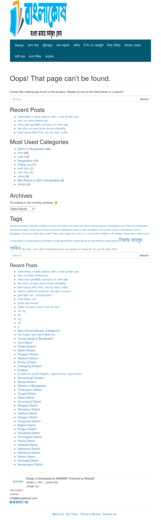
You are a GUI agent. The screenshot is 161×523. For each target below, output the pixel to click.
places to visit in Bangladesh (86, 229)
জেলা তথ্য (32, 45)
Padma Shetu (35, 229)
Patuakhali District (29, 433)
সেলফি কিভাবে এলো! (27, 299)
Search (144, 99)
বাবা (19, 323)
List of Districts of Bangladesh (134, 225)
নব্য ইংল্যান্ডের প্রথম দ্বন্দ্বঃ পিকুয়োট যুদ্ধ (36, 334)
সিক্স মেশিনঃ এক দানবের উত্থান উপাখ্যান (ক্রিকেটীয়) (42, 128)
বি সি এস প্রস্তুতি (93, 45)
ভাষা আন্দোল (63, 45)
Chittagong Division (30, 366)
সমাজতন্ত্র (84, 249)
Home (19, 45)
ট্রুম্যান (133, 233)
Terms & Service (90, 514)
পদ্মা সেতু (22, 311)
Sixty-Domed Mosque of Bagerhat (39, 331)
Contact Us (109, 514)
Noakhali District (28, 445)
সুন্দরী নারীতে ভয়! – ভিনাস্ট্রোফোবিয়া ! (35, 295)
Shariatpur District (29, 409)
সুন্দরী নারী (100, 249)
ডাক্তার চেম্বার (132, 45)
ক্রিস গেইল (76, 233)
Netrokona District (29, 453)
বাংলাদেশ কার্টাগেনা (39, 249)
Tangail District (27, 393)
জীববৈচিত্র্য (118, 233)
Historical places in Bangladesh (105, 225)
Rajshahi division (28, 358)
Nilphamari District (29, 449)
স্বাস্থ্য (20, 157)
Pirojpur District (27, 429)
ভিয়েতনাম (61, 249)
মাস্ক (67, 249)
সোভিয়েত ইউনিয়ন (111, 249)
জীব (113, 233)
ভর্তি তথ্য (20, 56)
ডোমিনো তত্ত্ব (141, 233)
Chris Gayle (62, 225)
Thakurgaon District (30, 390)
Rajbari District (27, 425)
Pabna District (26, 441)
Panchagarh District (30, 437)
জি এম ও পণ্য (86, 233)
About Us (58, 514)
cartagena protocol (47, 225)
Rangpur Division (28, 354)
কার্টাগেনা (36, 233)
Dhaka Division (27, 346)
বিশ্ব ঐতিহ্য (113, 45)
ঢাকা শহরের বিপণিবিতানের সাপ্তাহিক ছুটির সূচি (102, 240)
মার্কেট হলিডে (23, 168)
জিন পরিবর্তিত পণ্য (104, 233)
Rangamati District (29, 421)
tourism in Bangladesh (122, 229)
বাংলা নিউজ (35, 56)
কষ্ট (19, 315)
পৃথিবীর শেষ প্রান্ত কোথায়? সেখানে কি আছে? (39, 307)
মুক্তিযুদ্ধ (47, 45)
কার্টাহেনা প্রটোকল (65, 233)
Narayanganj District (30, 464)
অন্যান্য (49, 56)
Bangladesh (25, 161)
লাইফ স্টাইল (23, 172)
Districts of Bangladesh (32, 386)
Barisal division (27, 382)
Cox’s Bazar (25, 342)
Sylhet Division (27, 350)
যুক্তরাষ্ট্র (73, 249)
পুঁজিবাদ (29, 249)
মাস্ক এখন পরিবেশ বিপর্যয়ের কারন (33, 121)
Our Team (72, 514)
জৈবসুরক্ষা (126, 233)
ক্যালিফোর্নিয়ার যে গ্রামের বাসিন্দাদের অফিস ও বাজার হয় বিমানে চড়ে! (48, 117)
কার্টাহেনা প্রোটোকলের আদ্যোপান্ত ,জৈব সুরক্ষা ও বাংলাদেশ (44, 291)
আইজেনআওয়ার (27, 233)
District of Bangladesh (31, 149)
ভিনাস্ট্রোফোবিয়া (51, 249)
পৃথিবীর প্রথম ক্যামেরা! (28, 303)
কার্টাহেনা (56, 233)
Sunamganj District (29, 401)
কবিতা (76, 45)
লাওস (78, 249)
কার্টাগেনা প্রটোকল (46, 233)
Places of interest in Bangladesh (57, 229)
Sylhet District (26, 397)
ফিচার (20, 153)
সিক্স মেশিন (93, 249)
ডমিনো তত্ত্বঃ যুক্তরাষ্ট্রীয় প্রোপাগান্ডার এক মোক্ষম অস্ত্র (43, 125)
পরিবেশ (23, 249)
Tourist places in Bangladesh (35, 338)
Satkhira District (27, 413)
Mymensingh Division (31, 378)
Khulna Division (27, 362)
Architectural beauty (19, 225)
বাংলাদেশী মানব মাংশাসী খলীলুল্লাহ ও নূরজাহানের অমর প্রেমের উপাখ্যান (50, 374)
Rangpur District (28, 417)
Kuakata (23, 370)
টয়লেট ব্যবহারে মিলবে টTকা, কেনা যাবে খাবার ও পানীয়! (43, 132)
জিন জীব (95, 233)
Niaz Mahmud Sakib (19, 229)
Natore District (26, 456)
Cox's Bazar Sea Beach (79, 225)
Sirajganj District (28, 405)
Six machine (105, 229)
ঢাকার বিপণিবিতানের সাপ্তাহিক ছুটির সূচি (73, 240)
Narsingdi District (28, 460)
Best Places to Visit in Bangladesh (39, 180)
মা (18, 327)
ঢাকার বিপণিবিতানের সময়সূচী (49, 240)
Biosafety (33, 225)
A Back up (24, 164)
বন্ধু (19, 319)
